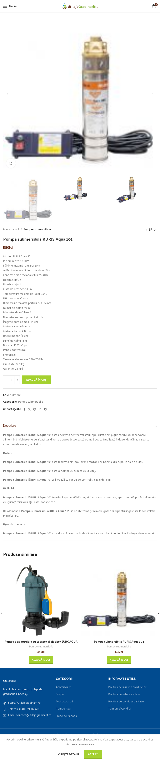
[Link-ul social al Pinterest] (35, 409)
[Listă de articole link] (27, 703)
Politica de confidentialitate (126, 702)
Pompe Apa (63, 709)
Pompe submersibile (37, 229)
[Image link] (9, 680)
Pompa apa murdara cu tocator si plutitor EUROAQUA (41, 641)
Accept (93, 754)
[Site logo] (80, 6)
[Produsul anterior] (146, 230)
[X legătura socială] (29, 409)
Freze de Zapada (66, 716)
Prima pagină (11, 229)
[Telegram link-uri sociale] (45, 409)
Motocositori (64, 702)
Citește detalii (69, 754)
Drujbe (60, 694)
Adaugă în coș (36, 380)
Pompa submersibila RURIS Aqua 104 (119, 641)
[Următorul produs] (155, 230)
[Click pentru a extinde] (11, 163)
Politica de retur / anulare (124, 694)
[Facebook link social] (24, 409)
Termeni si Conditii (119, 709)
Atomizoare (63, 687)
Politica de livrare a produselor (127, 687)
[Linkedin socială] (40, 409)
